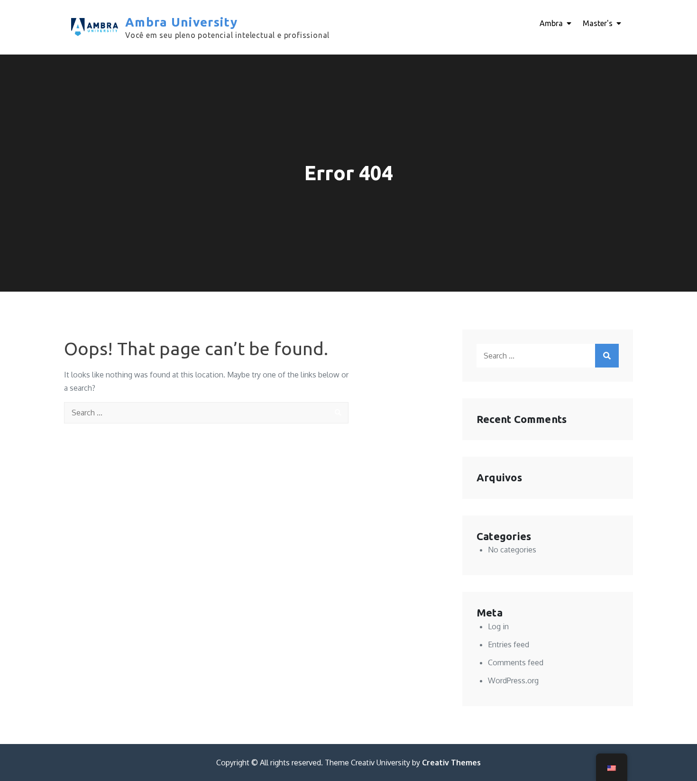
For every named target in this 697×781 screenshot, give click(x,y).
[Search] (337, 412)
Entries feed (508, 644)
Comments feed (515, 662)
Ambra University (181, 22)
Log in (498, 626)
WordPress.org (513, 680)
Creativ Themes (451, 762)
